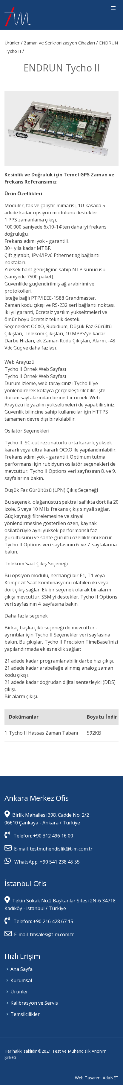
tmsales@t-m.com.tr (51, 934)
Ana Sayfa (21, 969)
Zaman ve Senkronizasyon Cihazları (60, 43)
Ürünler (12, 43)
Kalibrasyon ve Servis (34, 1003)
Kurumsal (21, 980)
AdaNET (111, 1078)
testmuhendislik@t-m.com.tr (61, 848)
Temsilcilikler (25, 1014)
